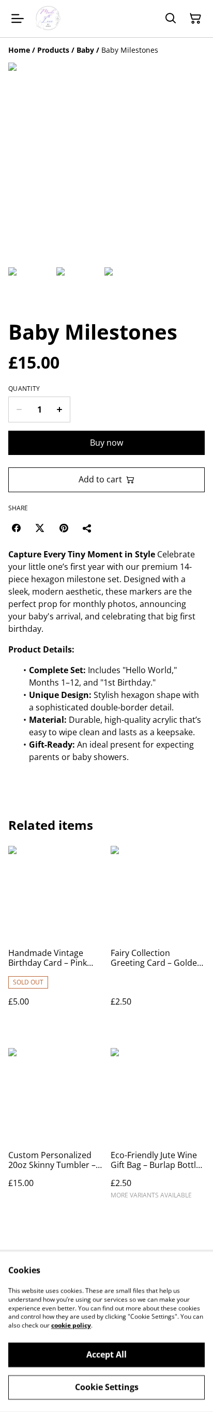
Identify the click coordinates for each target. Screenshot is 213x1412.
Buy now (106, 442)
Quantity (24, 388)
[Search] (170, 18)
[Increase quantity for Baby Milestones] (59, 409)
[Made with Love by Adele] (48, 18)
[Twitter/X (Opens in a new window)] (40, 528)
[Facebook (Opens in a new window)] (16, 528)
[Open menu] (17, 18)
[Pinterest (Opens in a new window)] (63, 528)
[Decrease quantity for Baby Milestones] (18, 409)
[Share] (87, 528)
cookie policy (71, 1325)
